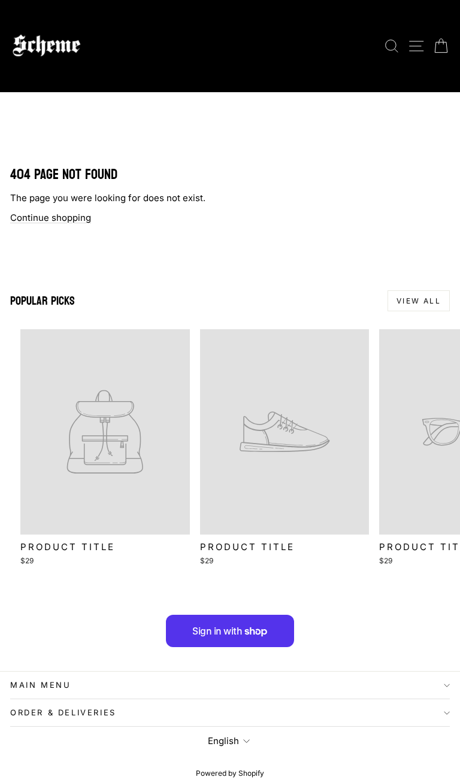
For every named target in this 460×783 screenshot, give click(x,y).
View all (419, 300)
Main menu (40, 685)
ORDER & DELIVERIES (63, 712)
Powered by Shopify (230, 773)
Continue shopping (50, 217)
